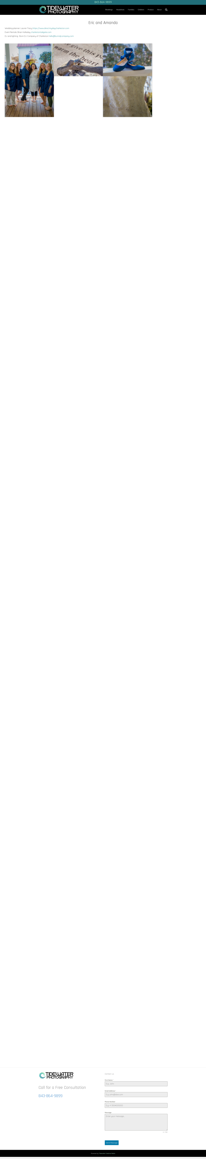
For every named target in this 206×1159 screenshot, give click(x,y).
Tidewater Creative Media (107, 1153)
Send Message (111, 1143)
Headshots (120, 10)
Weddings (109, 10)
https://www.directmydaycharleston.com (51, 28)
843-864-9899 (103, 2)
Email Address (110, 1091)
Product (151, 10)
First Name (109, 1080)
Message (108, 1112)
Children (141, 10)
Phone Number (110, 1102)
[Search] (165, 9)
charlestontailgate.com (41, 32)
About (159, 10)
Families (131, 10)
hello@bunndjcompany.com (61, 36)
